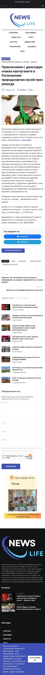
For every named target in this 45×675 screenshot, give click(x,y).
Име (3, 422)
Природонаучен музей (10, 264)
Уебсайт (4, 439)
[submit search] (42, 6)
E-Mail (4, 431)
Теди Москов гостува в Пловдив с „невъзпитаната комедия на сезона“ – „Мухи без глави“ (28, 598)
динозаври (22, 261)
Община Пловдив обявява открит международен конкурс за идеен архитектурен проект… (24, 328)
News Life (10, 90)
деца (13, 261)
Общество (5, 59)
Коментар (5, 402)
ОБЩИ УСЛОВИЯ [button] (16, 672)
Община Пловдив (35, 261)
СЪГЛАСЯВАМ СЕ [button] (34, 659)
